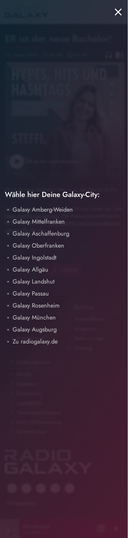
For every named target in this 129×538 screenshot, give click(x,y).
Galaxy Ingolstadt (34, 257)
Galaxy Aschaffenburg (41, 233)
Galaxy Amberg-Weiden (43, 209)
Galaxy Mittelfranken (39, 221)
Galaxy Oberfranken (38, 245)
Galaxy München (34, 317)
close (118, 12)
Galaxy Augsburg (35, 329)
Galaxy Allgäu (30, 269)
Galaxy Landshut (34, 281)
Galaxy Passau (31, 293)
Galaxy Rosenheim (36, 305)
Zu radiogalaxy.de (35, 341)
